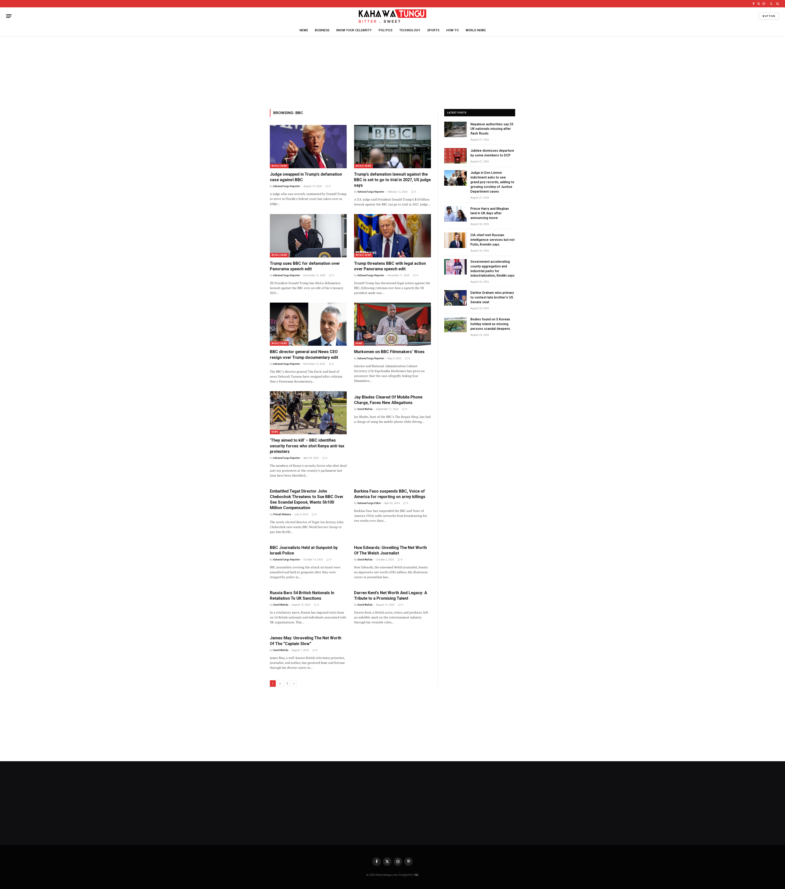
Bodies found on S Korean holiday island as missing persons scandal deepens (490, 324)
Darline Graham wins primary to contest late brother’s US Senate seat (492, 297)
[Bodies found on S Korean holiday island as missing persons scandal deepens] (455, 324)
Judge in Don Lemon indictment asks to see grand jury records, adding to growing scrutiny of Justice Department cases (492, 182)
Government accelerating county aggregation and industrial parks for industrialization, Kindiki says (492, 269)
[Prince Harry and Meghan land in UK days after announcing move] (455, 214)
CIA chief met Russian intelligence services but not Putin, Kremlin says (492, 239)
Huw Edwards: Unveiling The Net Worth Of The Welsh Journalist (390, 550)
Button (769, 16)
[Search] (777, 3)
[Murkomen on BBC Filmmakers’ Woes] (392, 324)
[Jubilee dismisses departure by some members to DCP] (455, 156)
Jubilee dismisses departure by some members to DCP (492, 153)
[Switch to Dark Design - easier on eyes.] (771, 3)
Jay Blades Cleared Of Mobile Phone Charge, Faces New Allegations (388, 400)
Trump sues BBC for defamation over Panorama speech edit (305, 266)
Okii (416, 875)
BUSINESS (322, 30)
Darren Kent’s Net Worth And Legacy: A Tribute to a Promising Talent (390, 595)
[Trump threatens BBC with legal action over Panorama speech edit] (392, 235)
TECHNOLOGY (409, 30)
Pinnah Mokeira (282, 514)
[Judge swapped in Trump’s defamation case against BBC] (308, 146)
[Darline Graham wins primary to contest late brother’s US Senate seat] (455, 298)
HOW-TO (452, 30)
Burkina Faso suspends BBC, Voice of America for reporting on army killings (389, 494)
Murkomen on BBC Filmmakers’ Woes (389, 351)
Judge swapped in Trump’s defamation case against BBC (306, 177)
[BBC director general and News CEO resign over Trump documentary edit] (308, 324)
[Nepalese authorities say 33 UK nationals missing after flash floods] (455, 129)
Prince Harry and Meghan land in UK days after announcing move (489, 213)
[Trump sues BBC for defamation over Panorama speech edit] (308, 235)
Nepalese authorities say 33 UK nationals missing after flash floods (491, 129)
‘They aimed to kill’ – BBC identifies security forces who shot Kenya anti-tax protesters (307, 446)
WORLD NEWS (476, 30)
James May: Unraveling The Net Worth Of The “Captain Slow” (305, 640)
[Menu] (8, 16)
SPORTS (433, 30)
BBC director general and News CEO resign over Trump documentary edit (304, 354)
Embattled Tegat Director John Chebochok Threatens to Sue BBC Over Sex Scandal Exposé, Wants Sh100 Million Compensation (306, 499)
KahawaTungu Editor (369, 503)
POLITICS (385, 30)
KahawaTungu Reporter (286, 186)
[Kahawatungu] (392, 16)
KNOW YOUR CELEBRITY (354, 30)
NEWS (303, 30)
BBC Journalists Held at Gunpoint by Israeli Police (304, 550)
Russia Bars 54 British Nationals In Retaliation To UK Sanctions (302, 595)
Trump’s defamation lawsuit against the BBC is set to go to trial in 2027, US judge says (392, 180)
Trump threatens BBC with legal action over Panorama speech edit (390, 266)
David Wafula (365, 409)
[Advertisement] (392, 71)
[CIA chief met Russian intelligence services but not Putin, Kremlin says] (455, 240)
